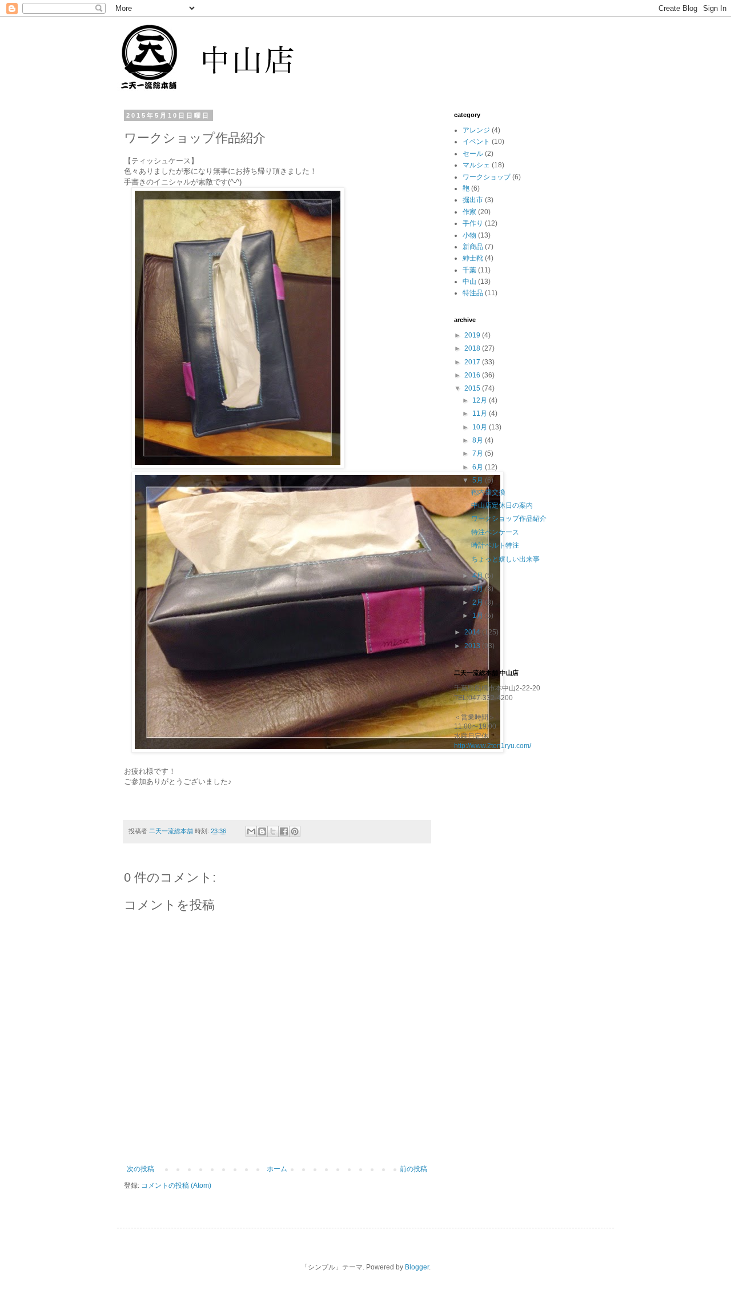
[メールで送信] (251, 831)
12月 (480, 400)
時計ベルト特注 (495, 545)
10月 (480, 427)
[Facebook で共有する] (284, 831)
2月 (478, 602)
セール (473, 154)
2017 (473, 362)
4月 (478, 576)
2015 (473, 388)
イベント (476, 142)
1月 (478, 616)
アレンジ (476, 130)
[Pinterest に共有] (294, 831)
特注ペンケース (495, 532)
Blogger (417, 1267)
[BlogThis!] (262, 831)
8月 (478, 440)
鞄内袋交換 (488, 492)
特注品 (473, 293)
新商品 (473, 247)
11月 (480, 413)
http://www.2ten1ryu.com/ (492, 746)
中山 (469, 282)
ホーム (277, 1169)
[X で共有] (273, 831)
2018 (473, 348)
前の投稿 (413, 1169)
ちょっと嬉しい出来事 (505, 559)
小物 (469, 235)
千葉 (469, 270)
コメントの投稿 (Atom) (176, 1185)
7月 (478, 453)
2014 (473, 632)
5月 (478, 480)
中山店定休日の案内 (502, 505)
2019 (473, 335)
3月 (478, 589)
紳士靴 (473, 258)
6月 (478, 467)
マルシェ (476, 165)
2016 (473, 375)
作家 (469, 212)
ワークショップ (487, 177)
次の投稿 (140, 1169)
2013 (473, 646)
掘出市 (473, 200)
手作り (473, 223)
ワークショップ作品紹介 (509, 519)
